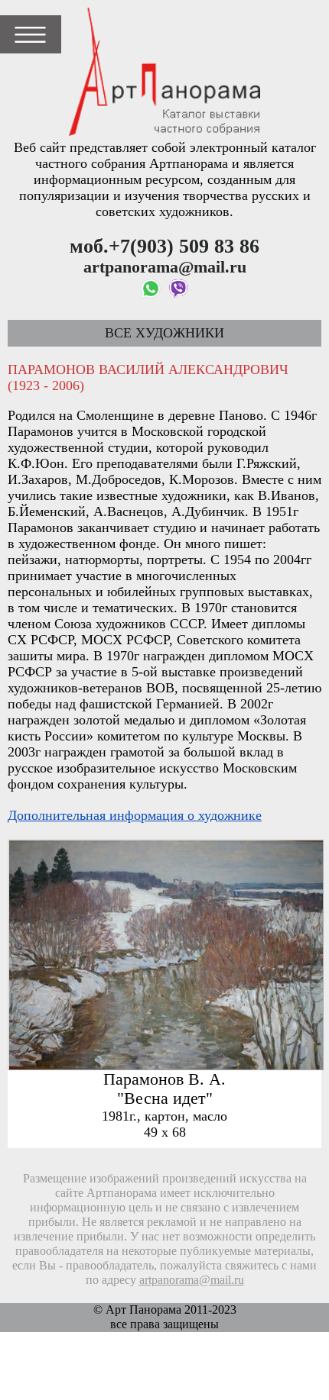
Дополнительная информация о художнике (135, 815)
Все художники (164, 332)
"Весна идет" (165, 1098)
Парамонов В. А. (164, 1079)
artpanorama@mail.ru (191, 1280)
